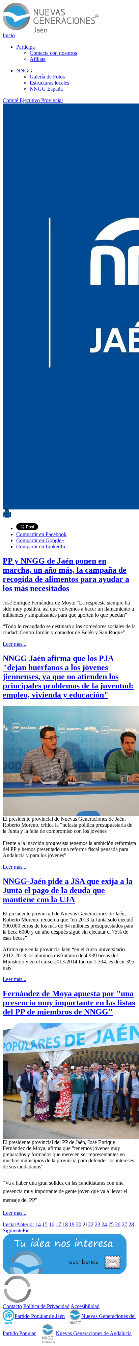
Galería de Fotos (47, 76)
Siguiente (13, 1230)
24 (104, 1224)
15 (45, 1224)
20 (78, 1224)
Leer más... (14, 644)
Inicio (9, 35)
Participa (25, 47)
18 (65, 1224)
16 (51, 1224)
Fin (26, 1230)
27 (124, 1224)
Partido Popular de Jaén (40, 1316)
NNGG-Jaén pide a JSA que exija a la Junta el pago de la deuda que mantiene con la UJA (68, 890)
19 (72, 1224)
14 (38, 1224)
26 (117, 1224)
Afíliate (38, 59)
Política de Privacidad (46, 1306)
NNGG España (46, 89)
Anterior (25, 1224)
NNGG (24, 70)
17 (58, 1224)
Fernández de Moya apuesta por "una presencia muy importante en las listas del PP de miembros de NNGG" (69, 1002)
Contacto (12, 1306)
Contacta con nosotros (53, 53)
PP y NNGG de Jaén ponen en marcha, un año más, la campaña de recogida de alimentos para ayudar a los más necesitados (66, 574)
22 (90, 1224)
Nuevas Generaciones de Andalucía (94, 1333)
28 (131, 1224)
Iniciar (9, 1224)
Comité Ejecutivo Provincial (33, 100)
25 (111, 1224)
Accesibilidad (85, 1306)
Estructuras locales (49, 83)
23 (97, 1224)
